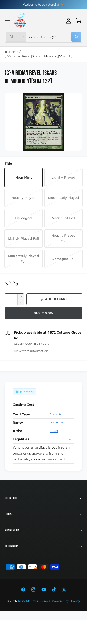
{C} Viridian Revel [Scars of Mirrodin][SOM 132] (38, 56)
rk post (54, 430)
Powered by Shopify (66, 601)
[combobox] (55, 37)
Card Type (21, 414)
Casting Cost (23, 404)
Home (13, 52)
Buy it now (43, 313)
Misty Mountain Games (34, 601)
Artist (17, 431)
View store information (31, 351)
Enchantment (58, 414)
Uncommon (57, 422)
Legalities (21, 439)
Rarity (18, 422)
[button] (7, 20)
